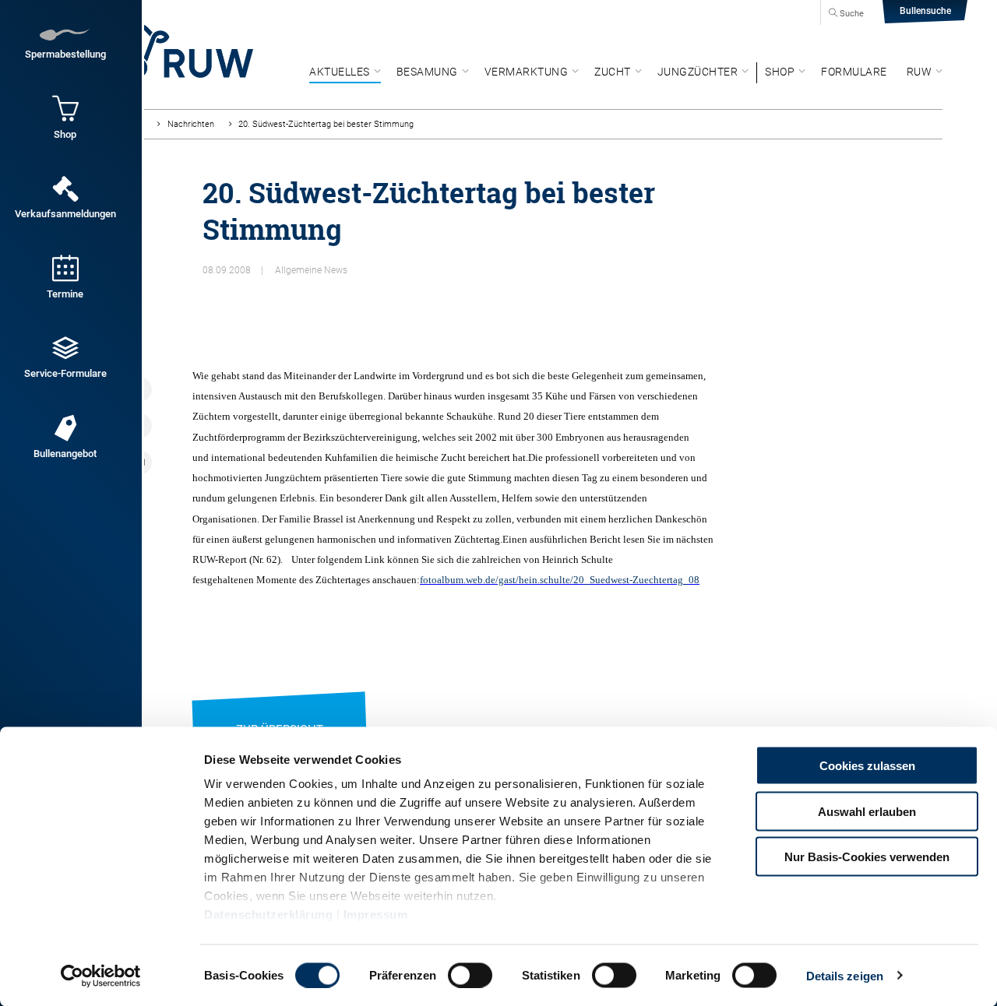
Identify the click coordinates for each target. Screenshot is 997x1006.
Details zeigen (844, 975)
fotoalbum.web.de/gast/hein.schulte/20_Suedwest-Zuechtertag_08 (559, 580)
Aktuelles (339, 71)
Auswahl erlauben (867, 811)
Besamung (427, 71)
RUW (919, 71)
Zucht (612, 71)
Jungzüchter (697, 71)
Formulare (854, 71)
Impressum (375, 914)
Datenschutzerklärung (268, 914)
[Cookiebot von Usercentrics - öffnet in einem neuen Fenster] (101, 975)
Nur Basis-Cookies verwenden (866, 857)
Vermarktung (526, 71)
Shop (779, 71)
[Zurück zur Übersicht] (279, 710)
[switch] (470, 974)
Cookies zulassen (867, 765)
